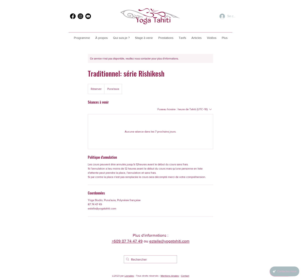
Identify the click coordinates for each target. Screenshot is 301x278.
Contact (185, 275)
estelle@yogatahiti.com (169, 241)
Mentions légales (170, 275)
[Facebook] (73, 16)
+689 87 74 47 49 (127, 241)
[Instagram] (80, 16)
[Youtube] (88, 16)
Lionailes (129, 275)
